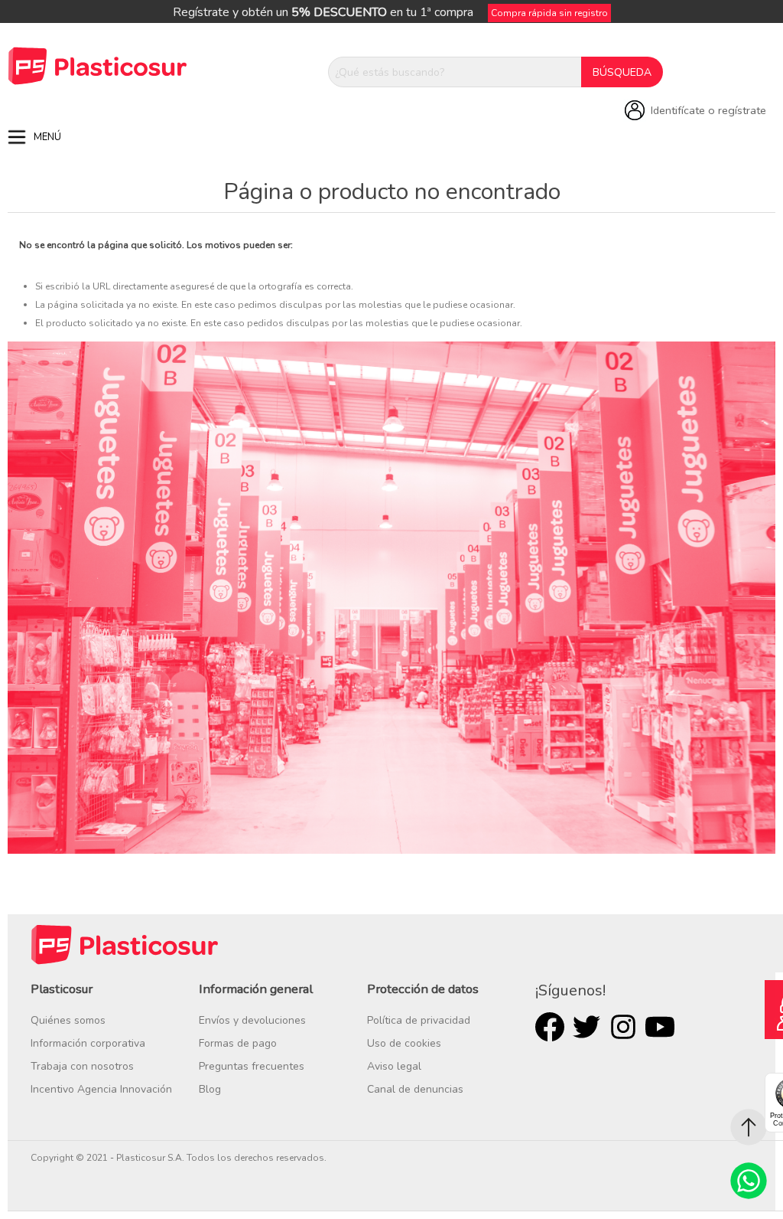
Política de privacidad (418, 1020)
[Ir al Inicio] (748, 1127)
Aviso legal (394, 1066)
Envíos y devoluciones (252, 1020)
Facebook (549, 1026)
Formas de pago (238, 1043)
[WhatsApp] (748, 1181)
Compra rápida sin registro (549, 13)
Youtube (659, 1026)
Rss (623, 1026)
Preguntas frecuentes (251, 1066)
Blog (210, 1089)
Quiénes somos (68, 1020)
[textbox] (455, 72)
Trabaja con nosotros (82, 1066)
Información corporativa (88, 1043)
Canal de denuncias (415, 1089)
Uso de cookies (404, 1043)
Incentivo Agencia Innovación (101, 1089)
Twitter (586, 1026)
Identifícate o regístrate (708, 110)
